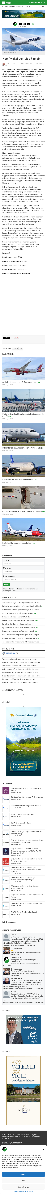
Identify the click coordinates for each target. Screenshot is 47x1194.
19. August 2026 (30, 945)
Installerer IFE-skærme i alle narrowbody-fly (17, 624)
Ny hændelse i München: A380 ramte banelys (18, 628)
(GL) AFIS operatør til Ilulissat (21, 823)
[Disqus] (23, 305)
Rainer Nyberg (16, 978)
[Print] (3, 65)
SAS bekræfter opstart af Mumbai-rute (17, 480)
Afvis (23, 1181)
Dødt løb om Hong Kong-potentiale (14, 261)
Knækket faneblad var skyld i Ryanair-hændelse (25, 952)
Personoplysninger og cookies (23, 1191)
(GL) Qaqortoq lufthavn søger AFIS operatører (27, 797)
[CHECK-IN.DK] (23, 25)
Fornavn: (6, 560)
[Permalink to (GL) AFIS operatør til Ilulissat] (5, 828)
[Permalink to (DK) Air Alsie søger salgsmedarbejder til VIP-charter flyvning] (5, 837)
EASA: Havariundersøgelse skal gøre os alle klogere (20, 635)
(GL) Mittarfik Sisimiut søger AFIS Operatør (26, 806)
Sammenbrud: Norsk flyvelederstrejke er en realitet (20, 610)
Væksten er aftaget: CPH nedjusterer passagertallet (21, 603)
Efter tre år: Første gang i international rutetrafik (17, 988)
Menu (9, 2)
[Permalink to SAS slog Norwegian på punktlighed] (23, 540)
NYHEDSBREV (26, 6)
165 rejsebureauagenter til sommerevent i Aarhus (20, 666)
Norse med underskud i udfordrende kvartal (18, 631)
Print (5, 65)
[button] (43, 1149)
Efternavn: (7, 568)
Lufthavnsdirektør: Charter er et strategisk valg (19, 638)
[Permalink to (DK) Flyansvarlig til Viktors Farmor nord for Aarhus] (5, 794)
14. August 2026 (38, 1002)
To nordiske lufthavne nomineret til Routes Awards (20, 642)
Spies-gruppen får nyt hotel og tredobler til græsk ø (20, 669)
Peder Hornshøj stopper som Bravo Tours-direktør (20, 682)
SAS (21, 348)
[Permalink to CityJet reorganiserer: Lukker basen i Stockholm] (23, 508)
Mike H (13, 992)
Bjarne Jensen (16, 948)
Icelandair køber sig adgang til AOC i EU (16, 617)
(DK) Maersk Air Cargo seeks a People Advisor (27, 903)
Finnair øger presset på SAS (12, 257)
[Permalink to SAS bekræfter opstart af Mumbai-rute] (23, 477)
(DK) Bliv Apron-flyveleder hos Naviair (24, 912)
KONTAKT (42, 6)
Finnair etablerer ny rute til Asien (14, 265)
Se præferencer (23, 1187)
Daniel (13, 935)
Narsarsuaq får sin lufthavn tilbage (13, 945)
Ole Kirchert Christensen (13, 64)
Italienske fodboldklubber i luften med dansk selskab (21, 606)
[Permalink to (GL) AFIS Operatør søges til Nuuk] (5, 820)
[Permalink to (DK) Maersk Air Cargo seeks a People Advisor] (5, 909)
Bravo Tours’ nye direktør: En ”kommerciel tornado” (20, 672)
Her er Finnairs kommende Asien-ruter (16, 273)
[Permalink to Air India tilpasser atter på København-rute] (23, 379)
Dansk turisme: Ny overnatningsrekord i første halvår (21, 676)
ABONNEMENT (6, 6)
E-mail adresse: (9, 576)
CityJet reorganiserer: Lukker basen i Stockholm (21, 511)
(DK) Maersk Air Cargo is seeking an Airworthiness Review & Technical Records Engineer (26, 870)
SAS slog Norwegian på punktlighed (16, 543)
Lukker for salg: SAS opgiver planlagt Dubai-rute (21, 448)
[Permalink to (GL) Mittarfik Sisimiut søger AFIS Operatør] (5, 811)
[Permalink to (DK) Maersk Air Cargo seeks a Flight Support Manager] (5, 900)
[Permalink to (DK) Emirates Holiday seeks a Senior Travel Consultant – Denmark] (5, 864)
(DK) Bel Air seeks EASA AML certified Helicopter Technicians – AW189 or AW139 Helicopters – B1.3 (26, 851)
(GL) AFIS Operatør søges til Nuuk (22, 814)
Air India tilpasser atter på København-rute (19, 382)
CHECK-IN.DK (16, 958)
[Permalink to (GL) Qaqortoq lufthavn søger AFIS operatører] (5, 802)
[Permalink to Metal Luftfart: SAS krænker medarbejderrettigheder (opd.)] (23, 411)
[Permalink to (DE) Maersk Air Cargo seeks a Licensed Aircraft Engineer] (5, 892)
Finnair (15, 348)
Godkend (23, 1174)
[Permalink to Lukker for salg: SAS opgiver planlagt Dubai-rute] (23, 445)
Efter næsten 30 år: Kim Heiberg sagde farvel (18, 679)
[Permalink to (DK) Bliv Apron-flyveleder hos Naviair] (5, 918)
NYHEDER (26, 64)
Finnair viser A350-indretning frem (14, 269)
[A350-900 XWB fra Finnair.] (23, 50)
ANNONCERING (16, 6)
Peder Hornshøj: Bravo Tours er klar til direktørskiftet (21, 662)
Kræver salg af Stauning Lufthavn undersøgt (18, 620)
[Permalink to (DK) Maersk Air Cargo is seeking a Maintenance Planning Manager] (5, 883)
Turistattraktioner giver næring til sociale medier (19, 659)
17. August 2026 (38, 988)
